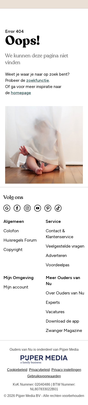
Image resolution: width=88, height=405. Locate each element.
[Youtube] (37, 208)
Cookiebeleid (17, 370)
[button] (66, 370)
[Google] (6, 208)
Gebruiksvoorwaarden (44, 376)
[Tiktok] (58, 208)
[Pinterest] (47, 208)
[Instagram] (27, 208)
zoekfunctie (37, 80)
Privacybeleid (39, 370)
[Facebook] (17, 208)
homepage (21, 92)
